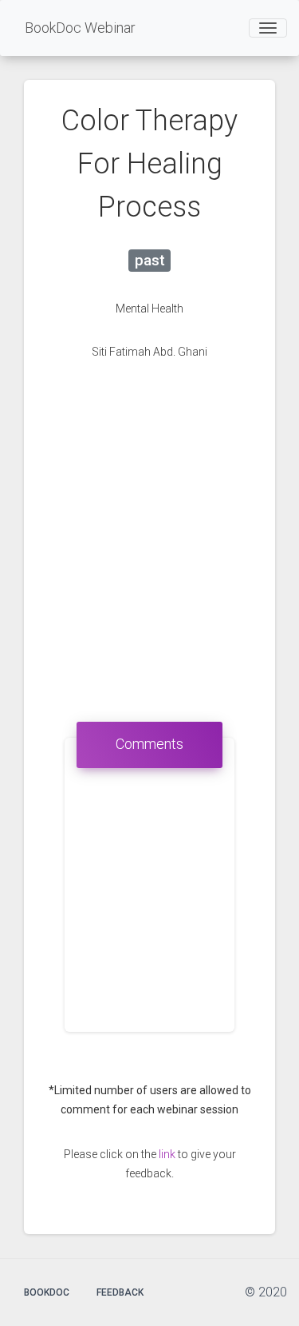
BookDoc (46, 1292)
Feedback (120, 1292)
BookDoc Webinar (80, 27)
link (167, 1154)
